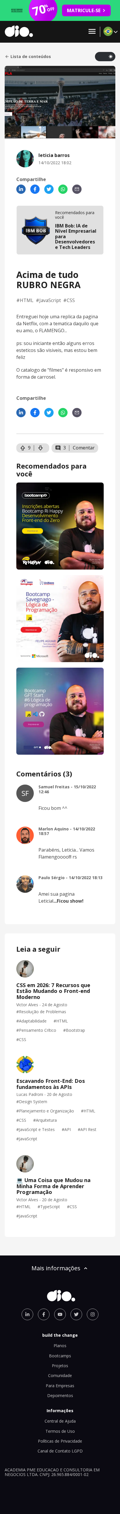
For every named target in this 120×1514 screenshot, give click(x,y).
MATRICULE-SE (83, 10)
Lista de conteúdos (30, 56)
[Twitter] (49, 189)
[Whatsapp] (63, 189)
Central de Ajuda (60, 1421)
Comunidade (60, 1375)
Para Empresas (60, 1385)
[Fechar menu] (92, 31)
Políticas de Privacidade (60, 1441)
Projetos (60, 1365)
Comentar (84, 448)
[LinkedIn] (21, 189)
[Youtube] (60, 1314)
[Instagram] (92, 1314)
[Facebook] (35, 189)
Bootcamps (60, 1355)
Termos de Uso (60, 1431)
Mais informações (55, 1268)
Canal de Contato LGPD (60, 1451)
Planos (60, 1345)
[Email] (77, 189)
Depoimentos (60, 1395)
